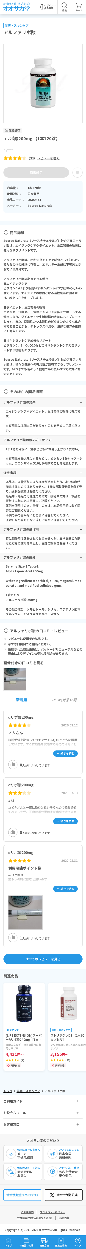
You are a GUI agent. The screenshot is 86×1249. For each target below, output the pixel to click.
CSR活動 (63, 1218)
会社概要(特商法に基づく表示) (34, 1218)
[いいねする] (12, 764)
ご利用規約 (27, 1212)
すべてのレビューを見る (43, 959)
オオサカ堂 (46, 1230)
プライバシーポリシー (52, 1212)
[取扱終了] (77, 173)
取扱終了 (36, 172)
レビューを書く (48, 158)
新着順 (21, 700)
